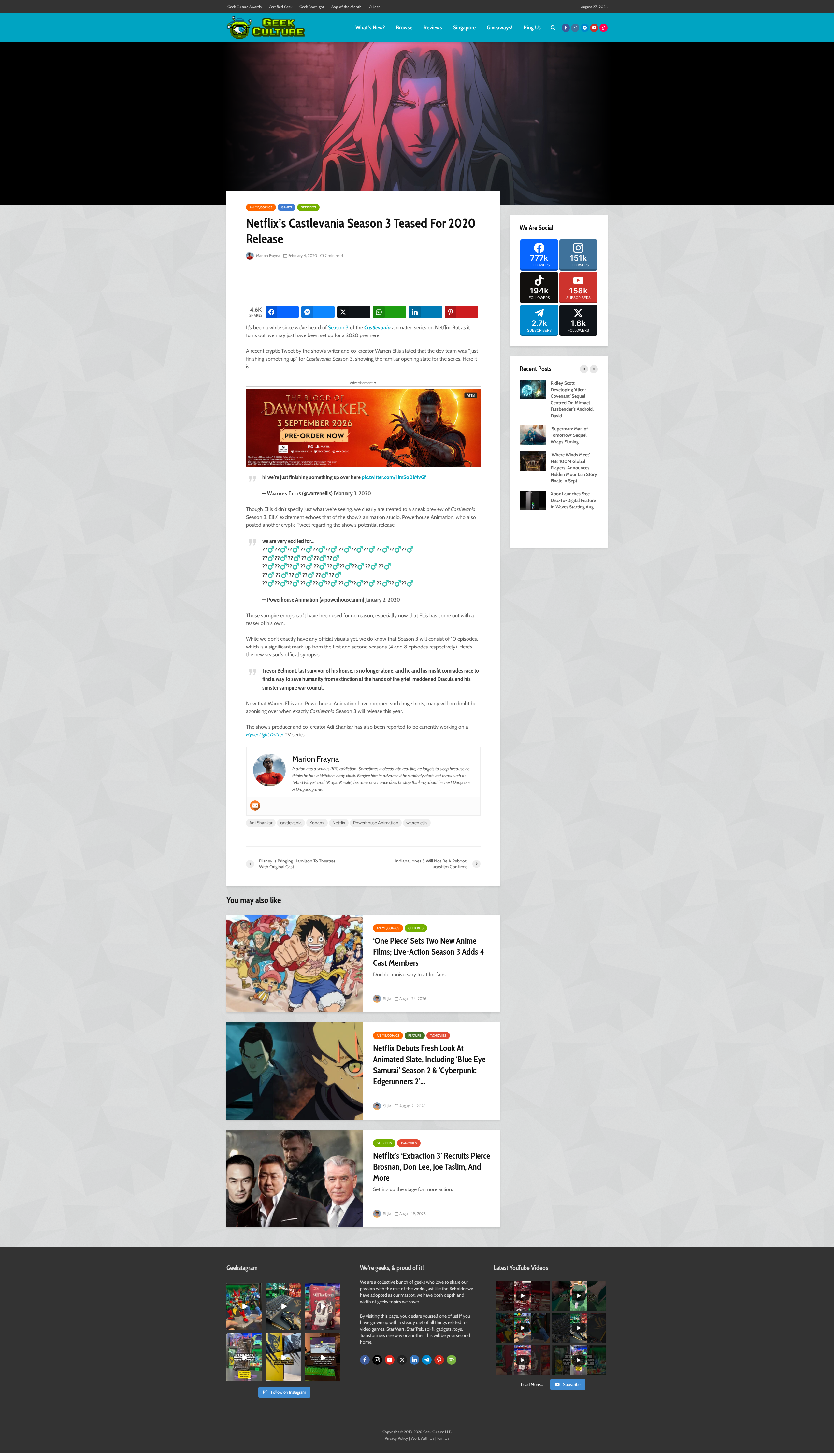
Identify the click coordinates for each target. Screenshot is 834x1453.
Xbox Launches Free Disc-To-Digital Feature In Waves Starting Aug (573, 500)
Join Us (443, 1438)
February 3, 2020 (352, 493)
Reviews (433, 27)
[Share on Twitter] (353, 312)
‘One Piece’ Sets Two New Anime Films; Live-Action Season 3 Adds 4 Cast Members (428, 951)
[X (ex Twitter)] (402, 1360)
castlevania (291, 823)
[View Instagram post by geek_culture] (258, 1327)
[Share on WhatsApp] (389, 312)
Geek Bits (308, 207)
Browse (404, 27)
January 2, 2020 (382, 599)
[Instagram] (377, 1360)
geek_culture (243, 1288)
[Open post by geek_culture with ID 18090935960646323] (322, 1357)
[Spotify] (451, 1360)
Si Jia (386, 998)
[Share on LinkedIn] (425, 312)
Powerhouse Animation (375, 823)
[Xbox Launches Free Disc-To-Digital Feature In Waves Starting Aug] (533, 500)
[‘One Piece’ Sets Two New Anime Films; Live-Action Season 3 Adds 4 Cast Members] (294, 963)
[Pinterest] (439, 1360)
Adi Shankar (260, 823)
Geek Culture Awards (244, 6)
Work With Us (422, 1438)
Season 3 (338, 327)
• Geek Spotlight (309, 6)
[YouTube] (390, 1360)
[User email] (255, 805)
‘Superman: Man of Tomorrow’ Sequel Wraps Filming (569, 435)
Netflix (338, 823)
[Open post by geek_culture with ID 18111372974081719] (244, 1306)
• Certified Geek (278, 6)
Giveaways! (499, 27)
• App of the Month (344, 6)
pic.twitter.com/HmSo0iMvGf (394, 477)
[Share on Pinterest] (461, 312)
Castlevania (377, 327)
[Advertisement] (364, 283)
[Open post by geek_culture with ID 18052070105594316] (283, 1306)
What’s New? (370, 27)
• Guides (372, 6)
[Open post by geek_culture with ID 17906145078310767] (322, 1306)
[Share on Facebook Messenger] (318, 312)
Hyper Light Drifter (264, 735)
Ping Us (532, 27)
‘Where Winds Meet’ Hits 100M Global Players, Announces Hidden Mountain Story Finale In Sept (574, 468)
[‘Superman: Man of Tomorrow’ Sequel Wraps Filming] (533, 434)
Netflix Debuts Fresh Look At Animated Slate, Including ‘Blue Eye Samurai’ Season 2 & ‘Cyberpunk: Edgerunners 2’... (429, 1065)
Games (286, 207)
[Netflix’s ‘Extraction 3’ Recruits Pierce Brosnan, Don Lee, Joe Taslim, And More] (294, 1178)
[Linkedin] (414, 1360)
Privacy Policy (396, 1438)
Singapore (464, 27)
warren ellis (416, 823)
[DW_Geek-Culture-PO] (363, 428)
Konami (316, 823)
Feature (414, 1035)
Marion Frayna (267, 255)
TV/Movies (438, 1035)
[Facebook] (365, 1360)
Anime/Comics (261, 207)
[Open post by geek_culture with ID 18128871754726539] (283, 1357)
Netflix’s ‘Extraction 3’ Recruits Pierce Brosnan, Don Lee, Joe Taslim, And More (431, 1166)
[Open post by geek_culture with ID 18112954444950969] (244, 1357)
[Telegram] (427, 1360)
